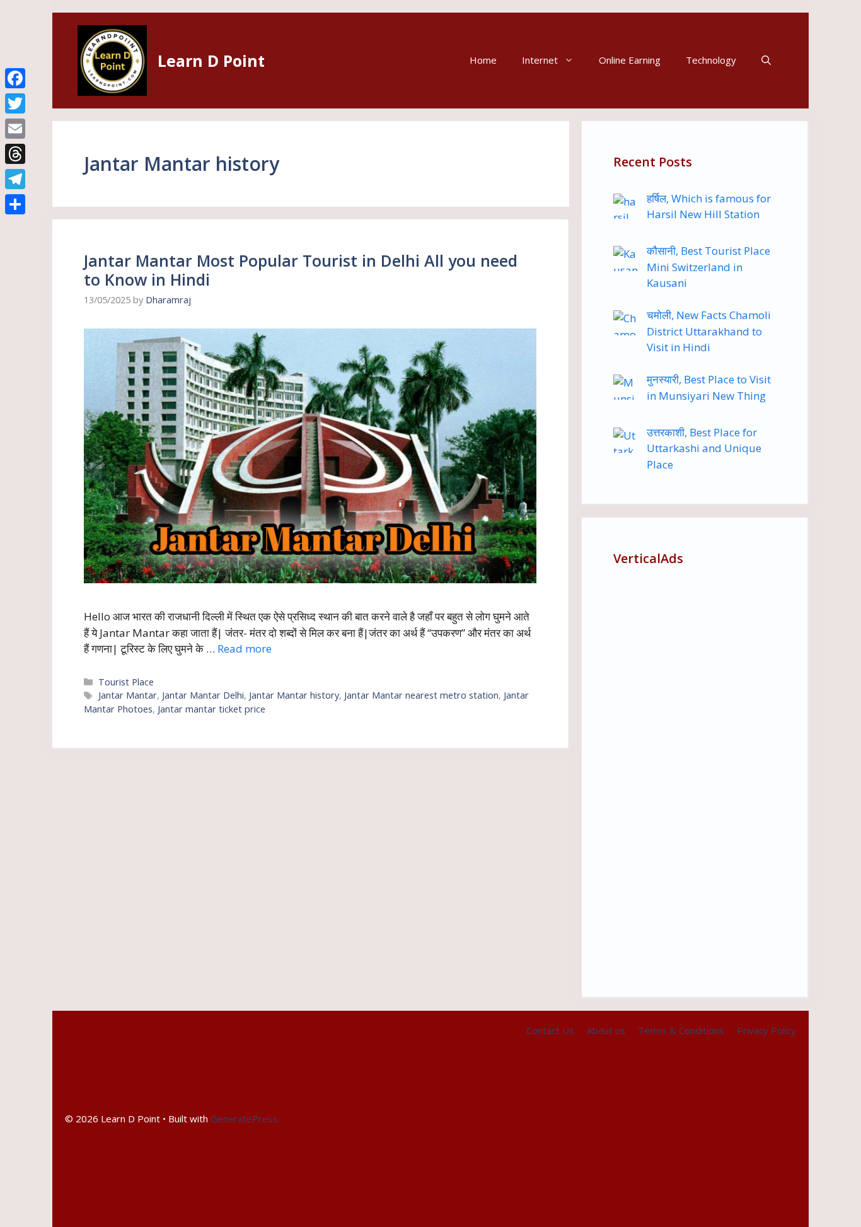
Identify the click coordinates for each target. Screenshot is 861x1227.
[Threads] (15, 153)
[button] (766, 60)
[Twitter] (15, 103)
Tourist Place (126, 682)
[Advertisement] (694, 776)
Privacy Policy (766, 1030)
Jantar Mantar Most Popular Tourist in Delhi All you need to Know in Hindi (300, 270)
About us (606, 1030)
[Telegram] (15, 179)
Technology (711, 60)
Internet (540, 60)
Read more (244, 648)
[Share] (15, 204)
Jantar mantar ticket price (211, 709)
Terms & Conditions (681, 1030)
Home (483, 60)
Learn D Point (211, 60)
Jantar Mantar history (294, 695)
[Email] (15, 128)
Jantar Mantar (127, 695)
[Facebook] (15, 78)
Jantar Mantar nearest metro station (421, 695)
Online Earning (630, 60)
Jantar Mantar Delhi (203, 695)
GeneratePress (244, 1118)
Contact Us (550, 1030)
